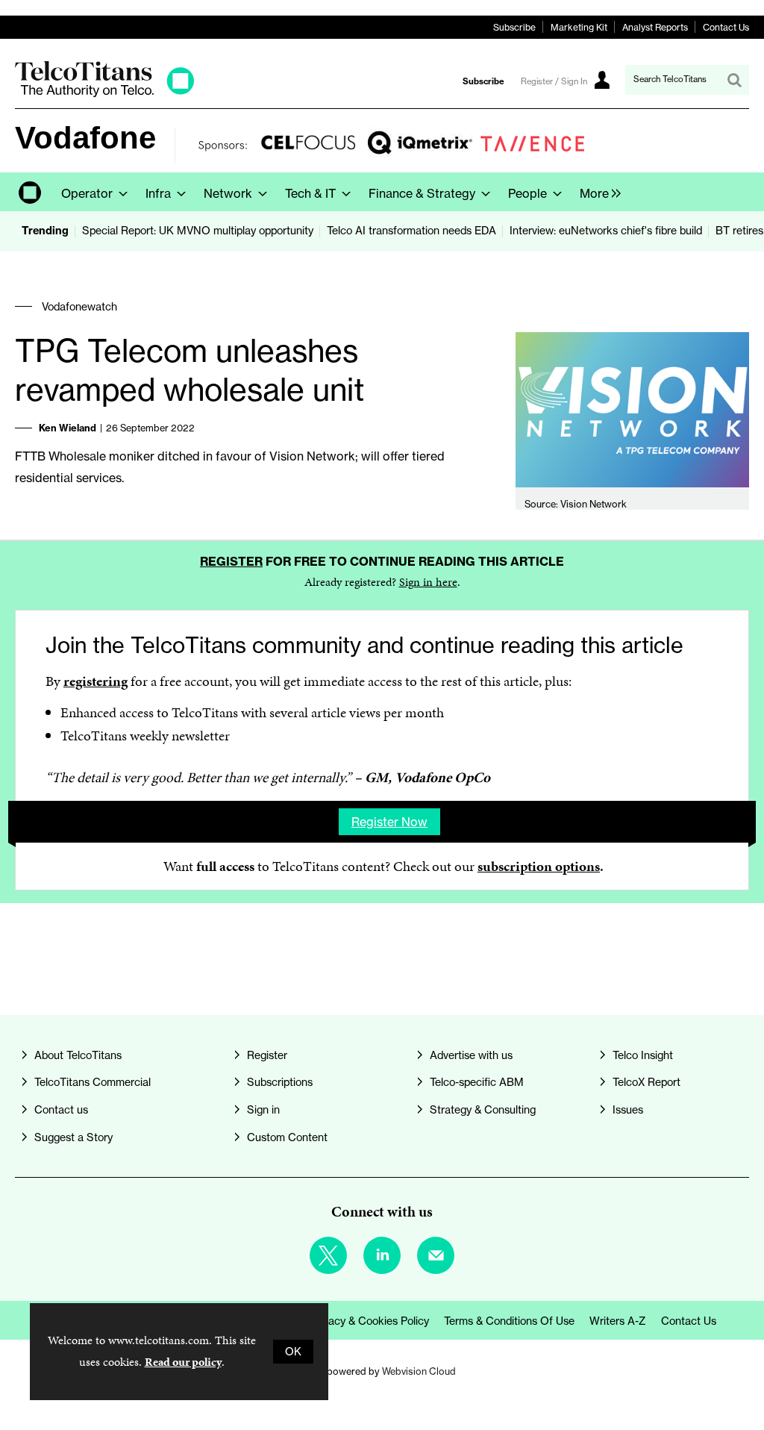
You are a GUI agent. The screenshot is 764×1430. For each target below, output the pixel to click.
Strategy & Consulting (483, 1110)
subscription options (539, 866)
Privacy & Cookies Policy (369, 1321)
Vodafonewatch (79, 306)
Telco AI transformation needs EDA (411, 230)
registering (95, 681)
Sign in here (428, 581)
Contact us (61, 1110)
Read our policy (183, 1361)
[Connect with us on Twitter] (328, 1255)
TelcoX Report (646, 1082)
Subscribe (514, 27)
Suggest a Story (73, 1137)
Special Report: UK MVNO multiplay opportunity (197, 230)
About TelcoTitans (78, 1055)
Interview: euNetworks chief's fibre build (606, 230)
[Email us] (435, 1255)
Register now (389, 821)
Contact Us (726, 27)
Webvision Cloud (419, 1371)
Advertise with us (471, 1055)
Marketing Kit (579, 27)
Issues (628, 1110)
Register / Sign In (554, 81)
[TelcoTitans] (104, 93)
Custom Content (287, 1137)
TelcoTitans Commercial (92, 1082)
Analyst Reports (655, 27)
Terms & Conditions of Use (509, 1321)
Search (734, 80)
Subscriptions (280, 1082)
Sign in (263, 1110)
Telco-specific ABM (477, 1082)
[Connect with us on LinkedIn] (382, 1255)
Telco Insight (643, 1055)
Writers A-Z (617, 1321)
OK (293, 1351)
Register (231, 561)
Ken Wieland (67, 428)
